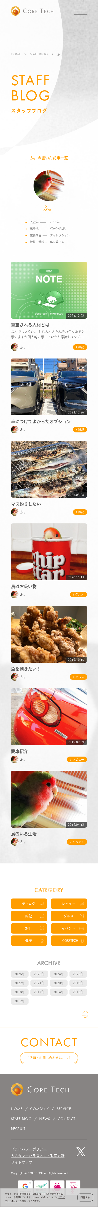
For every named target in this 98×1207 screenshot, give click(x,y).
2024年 (58, 974)
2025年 (39, 974)
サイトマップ (21, 1162)
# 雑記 (80, 347)
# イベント (77, 841)
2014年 (58, 992)
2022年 (19, 983)
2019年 (78, 983)
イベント (68, 928)
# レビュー (77, 759)
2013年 (78, 992)
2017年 (39, 992)
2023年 (78, 974)
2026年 (19, 974)
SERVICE (64, 1108)
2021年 (39, 983)
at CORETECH (68, 940)
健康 (28, 940)
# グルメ (78, 594)
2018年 (19, 992)
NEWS (44, 1118)
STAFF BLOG (39, 54)
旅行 (28, 928)
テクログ (28, 903)
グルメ (69, 916)
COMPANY (39, 1108)
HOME (16, 54)
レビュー (68, 903)
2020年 (58, 983)
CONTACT (66, 1118)
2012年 (19, 1001)
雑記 (28, 916)
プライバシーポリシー (29, 1149)
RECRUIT (18, 1128)
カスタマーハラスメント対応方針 (37, 1155)
